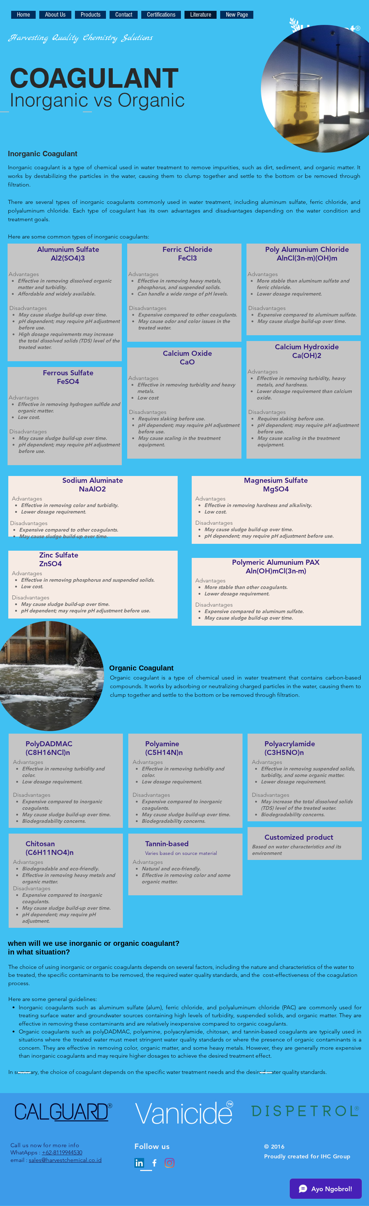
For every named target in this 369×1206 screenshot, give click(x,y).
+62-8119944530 (62, 1152)
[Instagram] (169, 1163)
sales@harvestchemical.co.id (65, 1160)
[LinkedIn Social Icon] (139, 1163)
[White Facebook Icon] (154, 1163)
